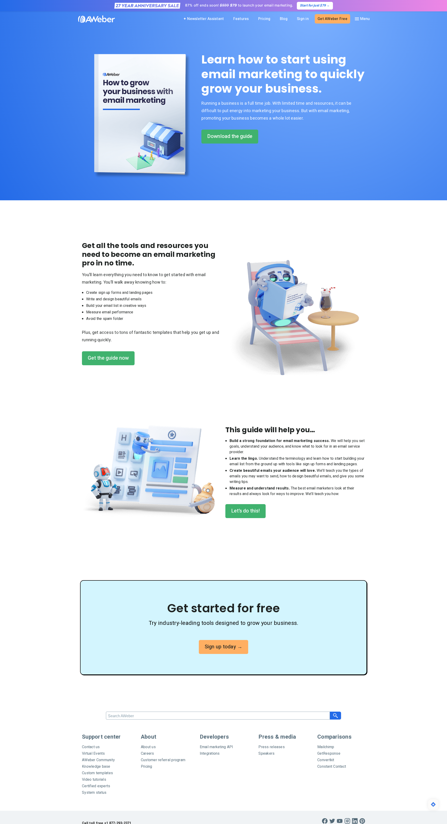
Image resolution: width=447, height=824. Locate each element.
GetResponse (328, 753)
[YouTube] (339, 821)
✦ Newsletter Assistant (203, 19)
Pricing (264, 19)
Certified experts (96, 786)
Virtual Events (93, 753)
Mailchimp (325, 747)
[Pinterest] (362, 821)
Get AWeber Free (332, 19)
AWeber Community (98, 760)
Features (241, 19)
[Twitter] (332, 821)
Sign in (303, 19)
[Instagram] (347, 821)
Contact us (91, 747)
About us (148, 747)
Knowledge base (96, 766)
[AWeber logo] (93, 19)
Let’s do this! (245, 511)
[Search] (335, 716)
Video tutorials (94, 779)
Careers (147, 753)
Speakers (266, 753)
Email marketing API (216, 747)
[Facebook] (325, 821)
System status (94, 792)
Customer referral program (163, 760)
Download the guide (229, 136)
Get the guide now (108, 358)
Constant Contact (331, 766)
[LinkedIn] (355, 821)
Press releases (271, 747)
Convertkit (325, 760)
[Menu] (362, 18)
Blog (284, 19)
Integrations (210, 753)
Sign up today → (224, 646)
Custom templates (97, 773)
